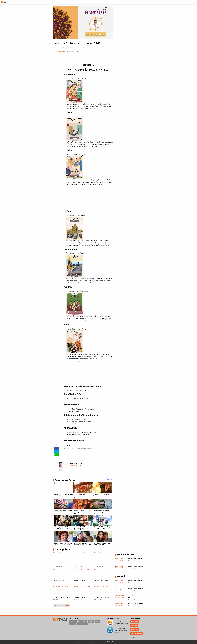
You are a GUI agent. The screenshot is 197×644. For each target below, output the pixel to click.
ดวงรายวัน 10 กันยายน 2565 (60, 581)
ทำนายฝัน (91, 621)
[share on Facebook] (56, 448)
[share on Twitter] (56, 451)
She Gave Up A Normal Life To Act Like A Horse (63, 495)
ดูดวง (72, 448)
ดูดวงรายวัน (61, 48)
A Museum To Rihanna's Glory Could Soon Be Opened (101, 527)
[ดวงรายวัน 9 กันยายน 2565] (83, 575)
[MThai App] (110, 623)
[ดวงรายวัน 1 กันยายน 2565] (103, 592)
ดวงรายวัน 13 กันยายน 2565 (81, 564)
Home (55, 48)
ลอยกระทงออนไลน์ (82, 624)
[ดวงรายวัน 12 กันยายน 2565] (103, 559)
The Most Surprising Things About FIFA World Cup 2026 (63, 511)
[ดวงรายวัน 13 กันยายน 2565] (83, 559)
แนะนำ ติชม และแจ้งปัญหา (136, 633)
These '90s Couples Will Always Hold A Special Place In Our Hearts (82, 512)
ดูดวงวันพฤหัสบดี (78, 448)
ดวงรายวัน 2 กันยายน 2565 (81, 597)
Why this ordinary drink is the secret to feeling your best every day (102, 512)
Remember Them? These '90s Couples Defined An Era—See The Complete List (81, 528)
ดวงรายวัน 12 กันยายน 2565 (101, 564)
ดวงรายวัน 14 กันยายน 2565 (60, 564)
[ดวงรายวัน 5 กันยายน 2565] (103, 575)
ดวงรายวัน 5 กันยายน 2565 (101, 581)
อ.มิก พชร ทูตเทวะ (61, 52)
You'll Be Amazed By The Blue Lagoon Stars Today (101, 543)
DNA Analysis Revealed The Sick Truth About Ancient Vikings (63, 527)
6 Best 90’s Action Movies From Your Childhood (101, 495)
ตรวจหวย (77, 621)
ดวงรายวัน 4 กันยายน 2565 (60, 597)
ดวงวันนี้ (68, 448)
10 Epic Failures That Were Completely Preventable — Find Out (82, 495)
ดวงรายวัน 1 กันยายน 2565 (101, 597)
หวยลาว (84, 621)
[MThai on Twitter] (133, 637)
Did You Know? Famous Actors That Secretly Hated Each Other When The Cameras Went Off (82, 544)
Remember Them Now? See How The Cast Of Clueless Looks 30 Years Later (63, 544)
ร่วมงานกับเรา (135, 629)
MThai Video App (120, 628)
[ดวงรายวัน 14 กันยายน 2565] (62, 559)
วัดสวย (97, 621)
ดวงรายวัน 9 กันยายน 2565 (81, 581)
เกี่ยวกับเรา (134, 625)
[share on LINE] (56, 454)
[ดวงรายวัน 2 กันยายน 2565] (83, 592)
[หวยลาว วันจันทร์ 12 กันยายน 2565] (120, 599)
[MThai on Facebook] (131, 637)
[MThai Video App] (110, 630)
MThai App (118, 621)
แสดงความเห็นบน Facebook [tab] (62, 605)
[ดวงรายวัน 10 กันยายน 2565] (62, 575)
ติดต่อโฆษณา (135, 621)
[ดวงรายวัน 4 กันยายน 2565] (62, 592)
